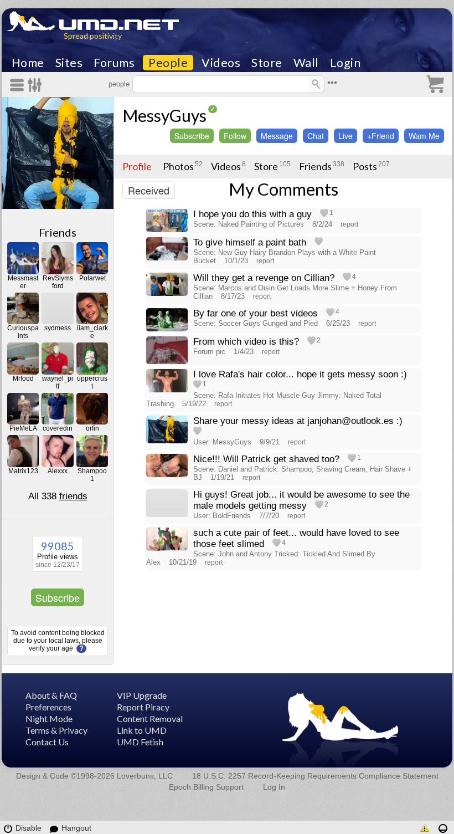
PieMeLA (23, 428)
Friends (57, 232)
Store (266, 62)
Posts (365, 166)
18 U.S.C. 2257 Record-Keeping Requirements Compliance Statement (315, 775)
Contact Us (47, 741)
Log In (274, 786)
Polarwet (92, 278)
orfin (92, 428)
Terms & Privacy (56, 730)
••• (332, 83)
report (349, 224)
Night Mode (49, 718)
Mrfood (23, 378)
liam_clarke (92, 332)
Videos (221, 62)
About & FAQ (51, 695)
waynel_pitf (57, 382)
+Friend (380, 135)
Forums (114, 62)
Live (345, 135)
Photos (178, 166)
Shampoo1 (92, 475)
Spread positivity (93, 35)
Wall (306, 62)
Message (277, 135)
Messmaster (23, 282)
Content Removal (150, 718)
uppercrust (92, 382)
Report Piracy (143, 707)
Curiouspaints (23, 332)
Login (345, 62)
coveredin (58, 428)
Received (148, 190)
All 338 (57, 496)
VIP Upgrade (142, 695)
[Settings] (35, 85)
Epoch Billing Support (206, 786)
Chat (315, 135)
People (168, 62)
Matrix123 (23, 471)
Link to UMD (142, 730)
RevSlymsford (58, 282)
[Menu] (19, 85)
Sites (69, 62)
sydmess (57, 328)
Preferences (48, 707)
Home (28, 62)
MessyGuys (164, 115)
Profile (137, 166)
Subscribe (57, 597)
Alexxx (58, 471)
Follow (235, 135)
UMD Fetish (140, 741)
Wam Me (424, 135)
